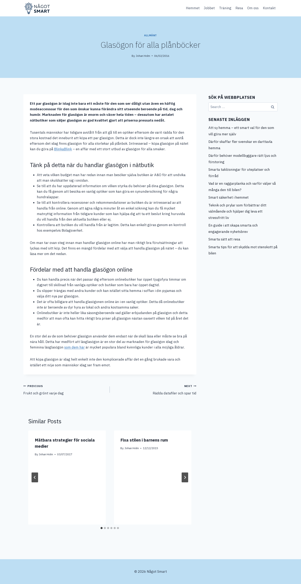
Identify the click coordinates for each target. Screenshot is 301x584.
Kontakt (269, 8)
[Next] (185, 477)
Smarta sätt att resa (224, 239)
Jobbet (209, 8)
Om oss (253, 8)
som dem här (74, 347)
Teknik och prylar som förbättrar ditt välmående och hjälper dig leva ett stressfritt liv (237, 211)
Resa (239, 8)
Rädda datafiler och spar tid (174, 389)
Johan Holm (143, 56)
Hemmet (193, 8)
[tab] (102, 528)
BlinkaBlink (63, 149)
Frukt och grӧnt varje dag (43, 389)
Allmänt (150, 35)
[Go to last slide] (35, 477)
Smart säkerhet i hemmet (228, 197)
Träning (225, 8)
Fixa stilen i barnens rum (144, 440)
